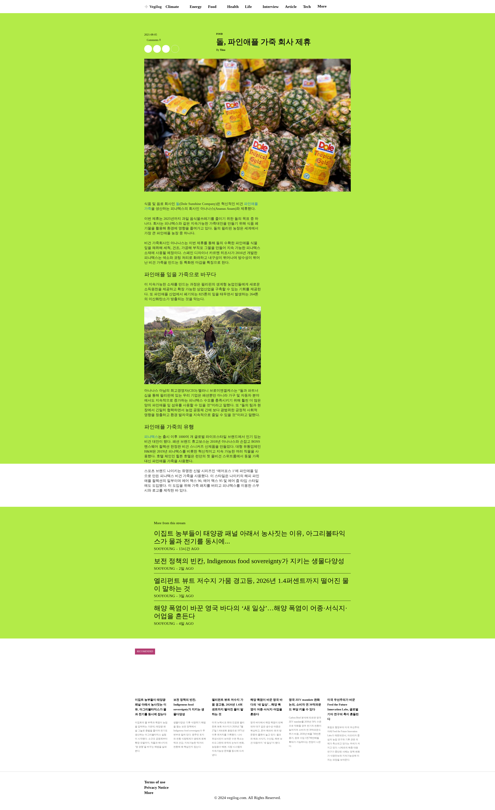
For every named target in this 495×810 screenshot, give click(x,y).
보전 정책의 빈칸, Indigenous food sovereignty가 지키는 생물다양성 (249, 561)
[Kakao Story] (157, 49)
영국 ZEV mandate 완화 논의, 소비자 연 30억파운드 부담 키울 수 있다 (305, 704)
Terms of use (154, 782)
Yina (222, 49)
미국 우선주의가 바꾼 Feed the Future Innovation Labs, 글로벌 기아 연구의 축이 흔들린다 (343, 709)
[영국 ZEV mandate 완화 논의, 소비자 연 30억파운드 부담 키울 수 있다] (305, 677)
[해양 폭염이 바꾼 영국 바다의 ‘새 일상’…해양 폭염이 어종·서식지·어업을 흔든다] (266, 677)
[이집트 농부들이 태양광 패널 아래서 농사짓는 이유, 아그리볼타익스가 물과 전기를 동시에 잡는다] (151, 677)
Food (219, 34)
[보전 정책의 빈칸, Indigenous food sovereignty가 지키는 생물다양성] (189, 677)
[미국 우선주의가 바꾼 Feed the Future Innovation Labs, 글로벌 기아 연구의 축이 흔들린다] (343, 677)
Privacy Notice (156, 787)
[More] (175, 49)
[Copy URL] (166, 49)
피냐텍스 (151, 437)
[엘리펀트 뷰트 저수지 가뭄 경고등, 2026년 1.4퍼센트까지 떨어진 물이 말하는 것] (228, 677)
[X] (148, 49)
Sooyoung (164, 549)
